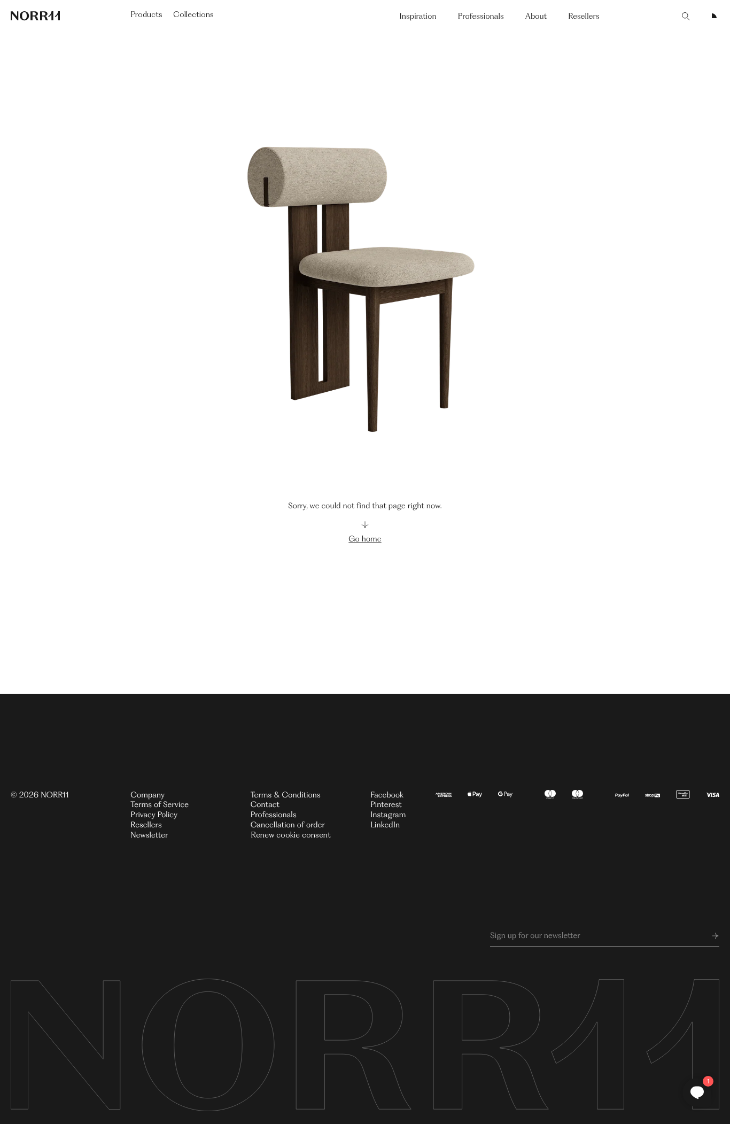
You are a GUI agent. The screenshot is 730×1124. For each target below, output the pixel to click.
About (536, 16)
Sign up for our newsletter (535, 935)
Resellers (583, 16)
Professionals (481, 16)
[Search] (686, 16)
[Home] (35, 16)
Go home (364, 539)
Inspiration (417, 16)
